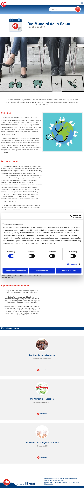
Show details (72, 264)
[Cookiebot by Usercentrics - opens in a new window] (71, 216)
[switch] (32, 256)
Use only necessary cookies (15, 271)
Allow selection (42, 271)
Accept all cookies (69, 271)
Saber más (43, 370)
